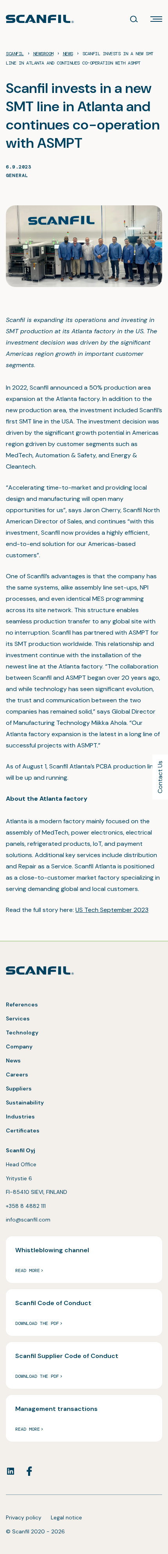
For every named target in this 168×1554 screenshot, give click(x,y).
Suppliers (19, 1088)
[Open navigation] (156, 19)
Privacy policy (23, 1517)
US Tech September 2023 (111, 910)
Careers (17, 1074)
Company (19, 1046)
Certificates (22, 1130)
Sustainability (25, 1102)
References (22, 1004)
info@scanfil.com (28, 1219)
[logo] (40, 19)
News (13, 1060)
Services (18, 1018)
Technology (22, 1032)
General (17, 175)
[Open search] (134, 19)
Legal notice (66, 1517)
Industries (20, 1116)
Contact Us (160, 777)
